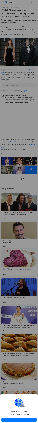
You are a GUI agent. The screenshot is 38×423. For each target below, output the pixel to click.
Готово (19, 420)
